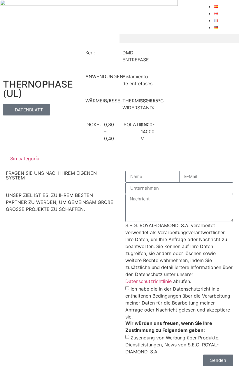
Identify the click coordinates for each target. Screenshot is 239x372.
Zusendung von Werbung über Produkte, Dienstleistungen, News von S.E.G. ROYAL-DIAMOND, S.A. (172, 344)
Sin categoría (24, 158)
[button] (179, 38)
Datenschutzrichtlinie (148, 281)
